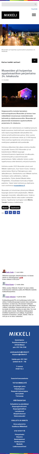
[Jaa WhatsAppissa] (14, 212)
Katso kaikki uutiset (11, 62)
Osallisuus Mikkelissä (19, 426)
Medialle (19, 444)
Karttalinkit (19, 393)
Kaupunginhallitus (19, 409)
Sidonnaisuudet (19, 416)
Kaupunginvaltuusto (19, 406)
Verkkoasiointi (19, 441)
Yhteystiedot (19, 434)
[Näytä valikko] (34, 61)
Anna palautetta (20, 424)
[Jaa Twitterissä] (10, 212)
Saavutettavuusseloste (19, 378)
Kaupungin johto (20, 386)
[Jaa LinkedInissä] (18, 212)
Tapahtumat (15, 207)
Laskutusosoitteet (19, 446)
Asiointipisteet (19, 439)
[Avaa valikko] (33, 15)
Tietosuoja (19, 396)
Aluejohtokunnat (20, 413)
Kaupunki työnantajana (19, 391)
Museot (5, 207)
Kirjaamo (19, 437)
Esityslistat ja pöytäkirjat (19, 404)
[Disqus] (19, 242)
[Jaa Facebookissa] (6, 212)
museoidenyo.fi (19, 185)
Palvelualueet (19, 389)
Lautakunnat (19, 411)
